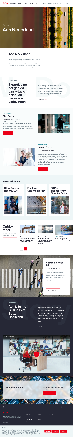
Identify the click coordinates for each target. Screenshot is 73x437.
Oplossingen (13, 3)
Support (51, 414)
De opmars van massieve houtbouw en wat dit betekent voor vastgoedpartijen (27, 239)
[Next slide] (25, 248)
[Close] (71, 431)
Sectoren (20, 3)
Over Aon (31, 3)
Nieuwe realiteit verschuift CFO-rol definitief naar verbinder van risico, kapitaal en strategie (45, 240)
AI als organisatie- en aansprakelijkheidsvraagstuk (64, 239)
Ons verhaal (28, 414)
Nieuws (60, 3)
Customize (48, 431)
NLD (68, 3)
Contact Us (51, 417)
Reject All (55, 431)
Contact (44, 3)
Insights (25, 3)
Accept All (63, 431)
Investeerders (55, 3)
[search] (36, 3)
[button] (10, 239)
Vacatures (50, 3)
